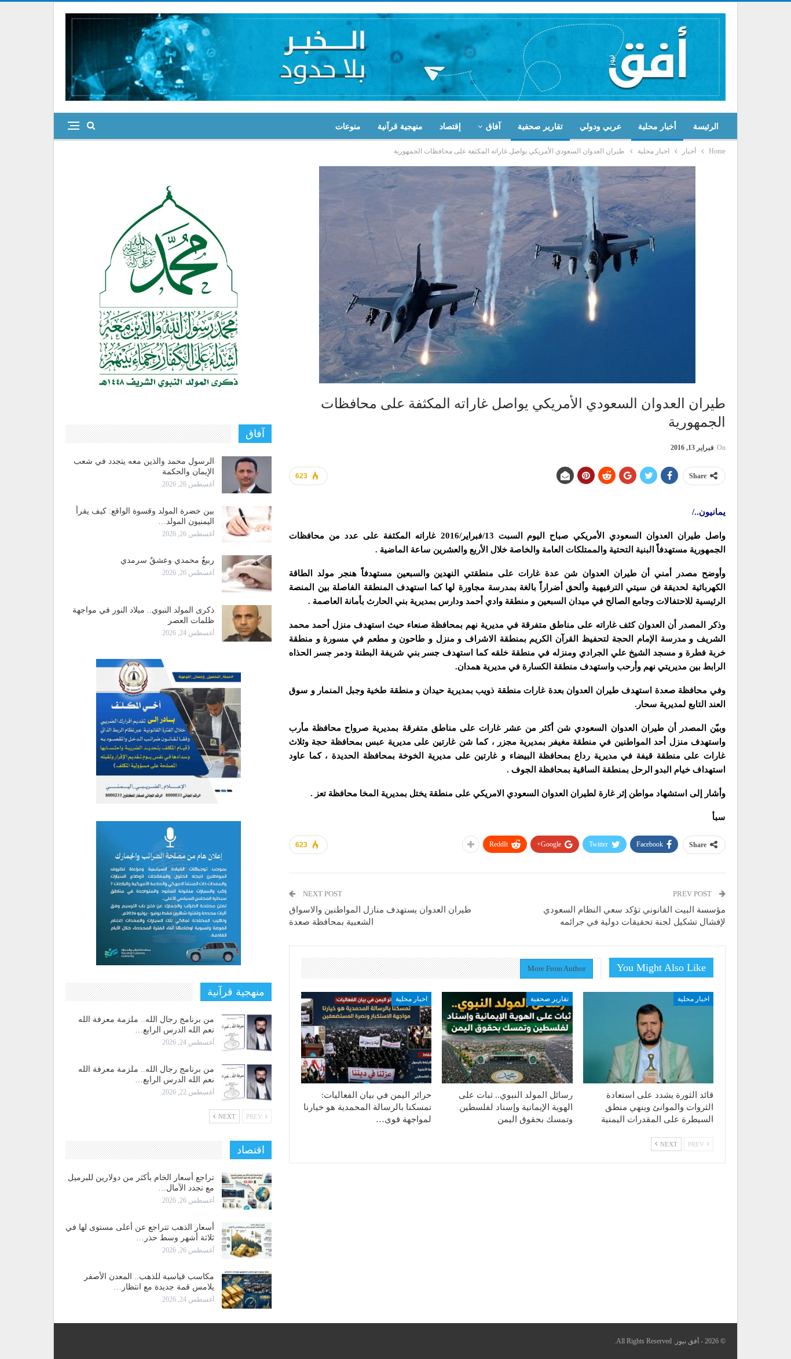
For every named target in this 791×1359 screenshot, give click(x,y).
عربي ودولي (600, 126)
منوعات (348, 126)
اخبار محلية (693, 999)
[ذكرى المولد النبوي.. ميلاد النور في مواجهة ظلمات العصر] (247, 623)
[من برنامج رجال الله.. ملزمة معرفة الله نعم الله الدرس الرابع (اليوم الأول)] (247, 1082)
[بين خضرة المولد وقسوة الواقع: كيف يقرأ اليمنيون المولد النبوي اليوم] (247, 524)
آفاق (493, 126)
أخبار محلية (657, 126)
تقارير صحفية (540, 126)
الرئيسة (706, 126)
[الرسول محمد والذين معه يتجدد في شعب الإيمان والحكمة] (247, 474)
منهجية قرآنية (400, 126)
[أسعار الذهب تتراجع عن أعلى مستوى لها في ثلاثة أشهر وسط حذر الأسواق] (247, 1240)
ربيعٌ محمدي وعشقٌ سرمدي (167, 560)
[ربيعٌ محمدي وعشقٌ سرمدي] (247, 573)
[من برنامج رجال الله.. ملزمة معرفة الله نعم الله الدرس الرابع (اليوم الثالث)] (247, 1033)
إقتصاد (450, 126)
